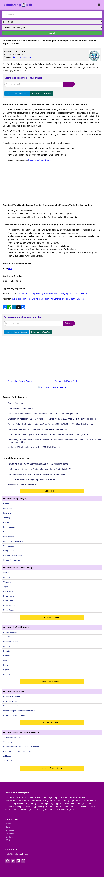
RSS (7, 840)
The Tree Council (10, 761)
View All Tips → (52, 491)
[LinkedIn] (18, 861)
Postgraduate (8, 551)
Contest (16, 57)
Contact (8, 837)
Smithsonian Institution (12, 737)
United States (8, 610)
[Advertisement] (52, 181)
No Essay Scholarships (12, 555)
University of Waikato (11, 701)
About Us (9, 830)
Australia (6, 572)
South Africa (8, 601)
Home (8, 824)
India (5, 660)
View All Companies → (52, 768)
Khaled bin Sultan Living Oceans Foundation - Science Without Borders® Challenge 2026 (48, 434)
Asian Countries (9, 637)
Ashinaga (7, 756)
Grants (6, 504)
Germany (7, 582)
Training (6, 518)
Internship (7, 513)
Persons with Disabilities (13, 541)
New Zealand (8, 596)
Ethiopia (6, 651)
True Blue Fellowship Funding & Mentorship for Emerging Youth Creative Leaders (53, 293)
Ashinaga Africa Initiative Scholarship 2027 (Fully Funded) (34, 447)
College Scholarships (11, 560)
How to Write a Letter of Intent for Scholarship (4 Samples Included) (38, 464)
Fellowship (7, 508)
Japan (5, 587)
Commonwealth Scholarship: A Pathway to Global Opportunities (36, 474)
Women (6, 532)
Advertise (9, 834)
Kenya (5, 665)
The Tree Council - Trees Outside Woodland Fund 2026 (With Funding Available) (44, 414)
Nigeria (6, 670)
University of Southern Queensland (17, 706)
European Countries (11, 641)
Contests (6, 522)
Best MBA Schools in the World (22, 485)
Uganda (6, 674)
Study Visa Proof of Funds (20, 381)
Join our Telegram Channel (17, 93)
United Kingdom (9, 605)
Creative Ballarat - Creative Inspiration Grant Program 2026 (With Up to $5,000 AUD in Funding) (50, 424)
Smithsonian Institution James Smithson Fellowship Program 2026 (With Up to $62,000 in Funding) (52, 419)
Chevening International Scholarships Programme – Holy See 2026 (38, 429)
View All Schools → (52, 722)
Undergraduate (9, 546)
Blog (7, 827)
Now (10, 269)
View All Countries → (52, 617)
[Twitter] (13, 861)
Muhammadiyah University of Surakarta (19, 711)
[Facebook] (7, 861)
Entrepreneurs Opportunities (20, 408)
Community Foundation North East (17, 751)
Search (52, 33)
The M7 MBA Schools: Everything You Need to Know (31, 479)
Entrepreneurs (25, 57)
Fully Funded (8, 536)
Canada (6, 577)
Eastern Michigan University (14, 715)
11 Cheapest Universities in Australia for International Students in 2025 (39, 469)
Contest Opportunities (17, 403)
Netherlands (8, 591)
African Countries (10, 632)
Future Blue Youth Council (40, 160)
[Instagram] (23, 861)
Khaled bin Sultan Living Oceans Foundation (21, 747)
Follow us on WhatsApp (41, 93)
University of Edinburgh (12, 696)
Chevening (7, 742)
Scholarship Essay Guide (66, 381)
